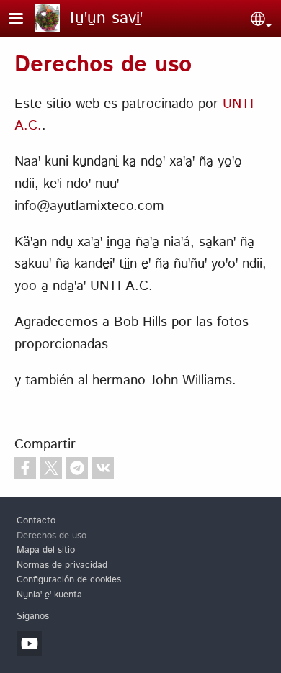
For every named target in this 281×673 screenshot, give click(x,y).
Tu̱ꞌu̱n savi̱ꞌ (105, 18)
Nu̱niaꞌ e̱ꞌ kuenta (49, 595)
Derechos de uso (51, 536)
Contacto (36, 521)
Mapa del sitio (46, 550)
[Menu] (24, 19)
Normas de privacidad (62, 565)
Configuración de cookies (69, 580)
